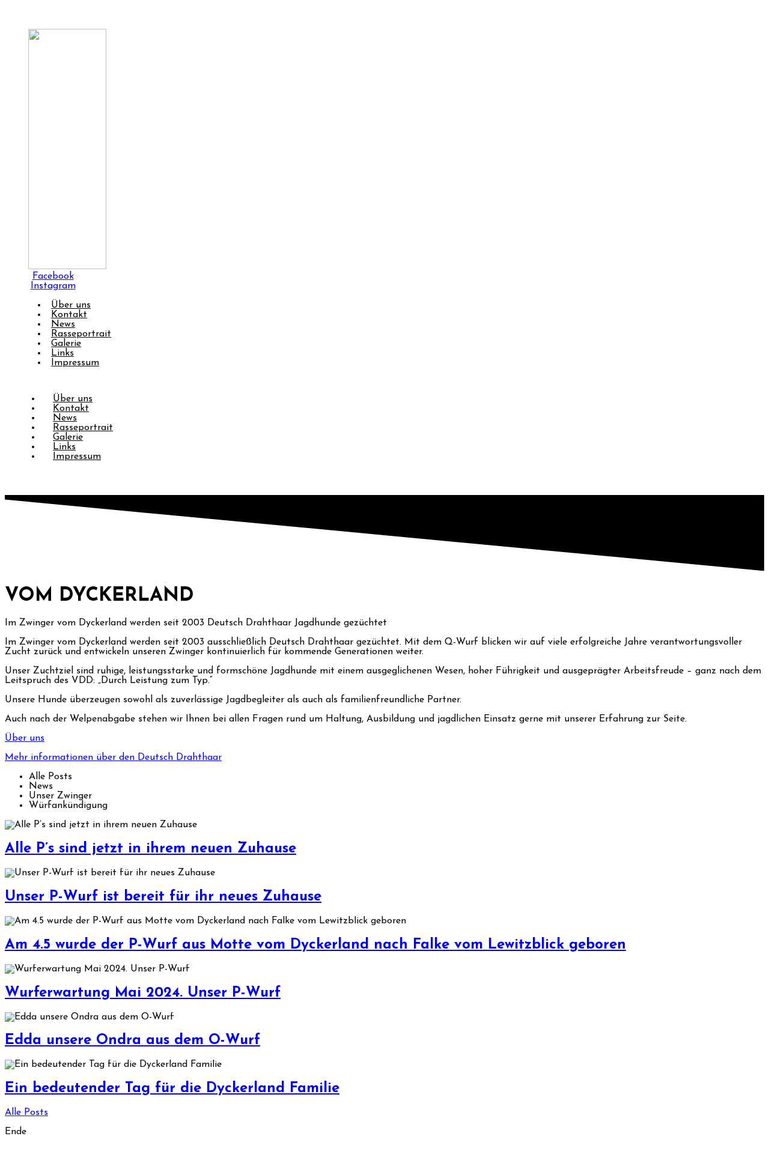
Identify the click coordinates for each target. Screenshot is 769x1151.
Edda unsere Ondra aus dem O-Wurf (132, 1040)
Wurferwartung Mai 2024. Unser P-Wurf (143, 993)
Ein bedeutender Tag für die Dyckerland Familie (172, 1088)
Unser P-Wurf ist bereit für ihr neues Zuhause (163, 897)
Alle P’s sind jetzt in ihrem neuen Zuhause (150, 849)
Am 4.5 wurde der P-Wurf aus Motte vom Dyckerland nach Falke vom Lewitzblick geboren (315, 945)
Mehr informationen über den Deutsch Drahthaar (113, 757)
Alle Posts (26, 1112)
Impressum (75, 363)
